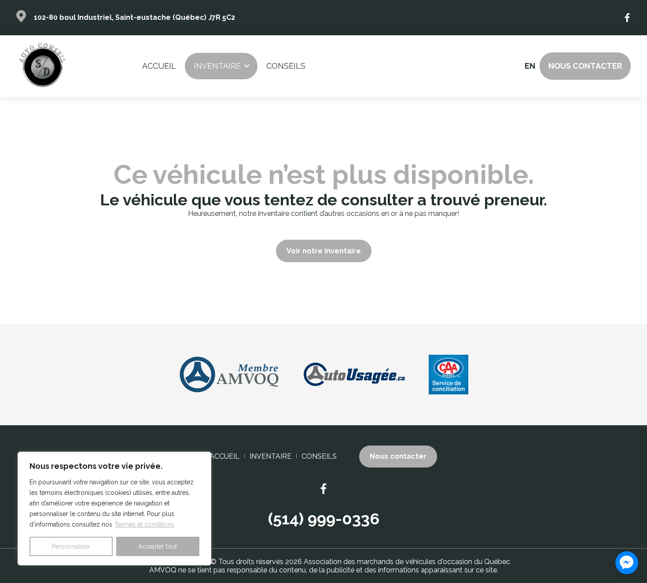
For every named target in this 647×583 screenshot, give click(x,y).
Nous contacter (585, 66)
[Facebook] (628, 17)
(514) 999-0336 (323, 518)
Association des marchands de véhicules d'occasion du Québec (407, 561)
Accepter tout (157, 546)
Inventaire (217, 66)
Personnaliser (71, 546)
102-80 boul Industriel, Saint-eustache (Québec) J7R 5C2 (134, 17)
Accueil (159, 66)
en (529, 66)
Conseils (285, 66)
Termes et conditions (144, 524)
